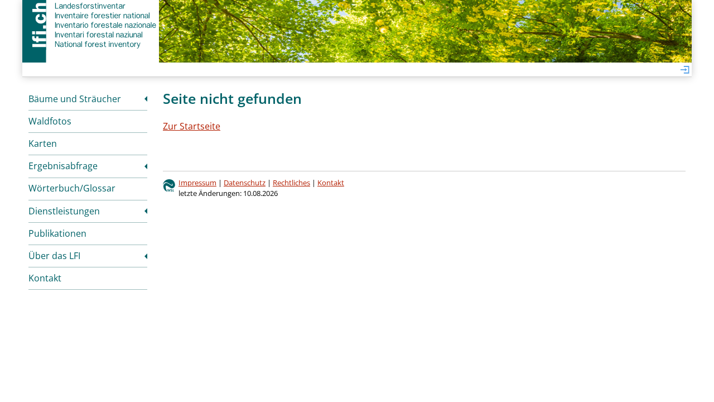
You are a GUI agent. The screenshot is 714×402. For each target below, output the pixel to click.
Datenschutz (245, 183)
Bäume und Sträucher (74, 99)
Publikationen (57, 233)
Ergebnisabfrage (63, 166)
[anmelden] (685, 70)
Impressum (197, 183)
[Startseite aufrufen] (90, 25)
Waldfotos (49, 121)
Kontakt (44, 278)
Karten (42, 143)
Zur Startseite (191, 126)
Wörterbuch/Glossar (71, 188)
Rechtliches (291, 183)
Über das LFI (54, 256)
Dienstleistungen (64, 211)
